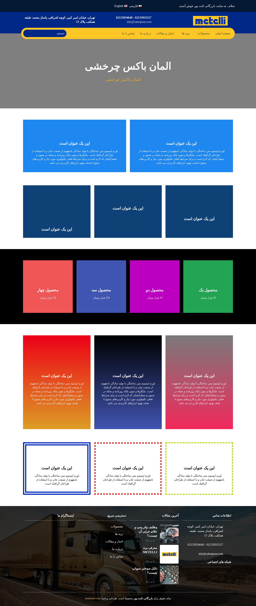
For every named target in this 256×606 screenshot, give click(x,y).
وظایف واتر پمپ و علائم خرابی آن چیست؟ (146, 531)
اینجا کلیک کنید (128, 394)
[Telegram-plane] (27, 6)
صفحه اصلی (222, 33)
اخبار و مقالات (165, 33)
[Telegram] (214, 576)
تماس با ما (128, 33)
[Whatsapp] (36, 6)
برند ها (186, 33)
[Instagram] (45, 6)
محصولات (204, 33)
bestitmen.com (92, 598)
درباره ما (145, 33)
